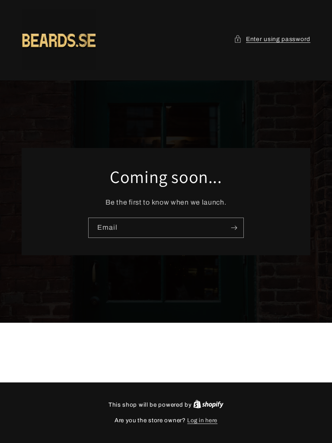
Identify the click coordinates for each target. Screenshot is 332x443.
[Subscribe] (233, 228)
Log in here (202, 420)
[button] (272, 39)
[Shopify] (208, 405)
